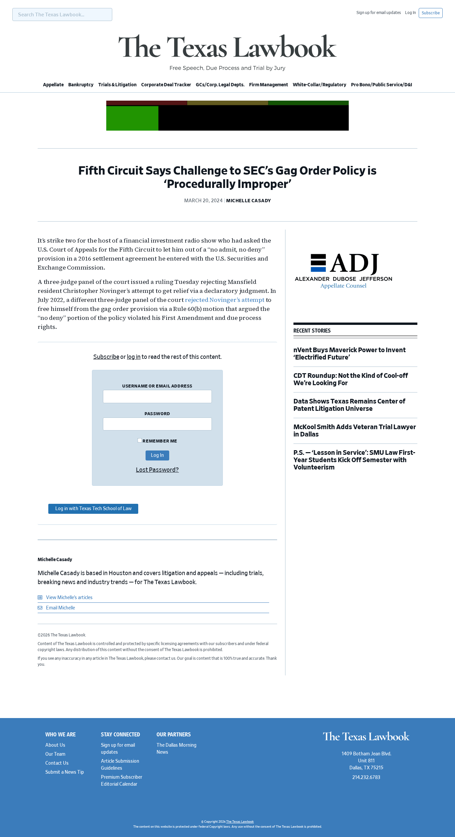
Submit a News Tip (64, 772)
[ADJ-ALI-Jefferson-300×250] (343, 312)
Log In (410, 13)
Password (157, 414)
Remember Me (159, 441)
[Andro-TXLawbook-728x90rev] (227, 129)
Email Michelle (60, 608)
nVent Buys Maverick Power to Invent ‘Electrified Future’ (349, 354)
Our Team (55, 754)
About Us (55, 745)
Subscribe (431, 13)
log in (134, 357)
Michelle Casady (55, 559)
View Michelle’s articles (69, 597)
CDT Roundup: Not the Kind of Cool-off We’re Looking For (350, 380)
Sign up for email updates (378, 13)
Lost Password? (157, 470)
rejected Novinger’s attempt (224, 300)
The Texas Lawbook (227, 52)
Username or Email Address (157, 386)
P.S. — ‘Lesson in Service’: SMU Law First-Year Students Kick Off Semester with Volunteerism (354, 460)
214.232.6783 (366, 777)
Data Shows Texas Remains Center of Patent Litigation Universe (349, 405)
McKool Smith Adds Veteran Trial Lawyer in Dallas (354, 431)
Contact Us (57, 763)
